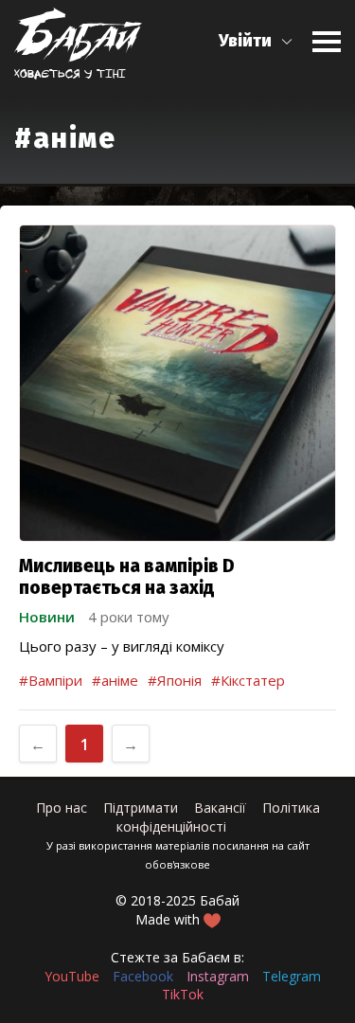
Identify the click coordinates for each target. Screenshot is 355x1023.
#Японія (175, 680)
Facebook (143, 976)
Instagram (217, 976)
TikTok (183, 994)
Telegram (291, 976)
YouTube (71, 976)
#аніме (115, 680)
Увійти (245, 40)
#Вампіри (50, 680)
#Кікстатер (248, 680)
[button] (256, 41)
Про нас (61, 808)
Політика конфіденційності (218, 817)
